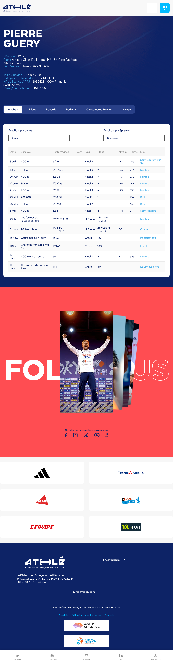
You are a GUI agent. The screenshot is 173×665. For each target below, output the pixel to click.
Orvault (145, 229)
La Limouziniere (149, 266)
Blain (143, 197)
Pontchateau (148, 237)
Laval (143, 246)
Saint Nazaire (148, 210)
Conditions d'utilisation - (72, 615)
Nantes (144, 170)
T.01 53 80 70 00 (25, 582)
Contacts (109, 615)
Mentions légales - (94, 615)
